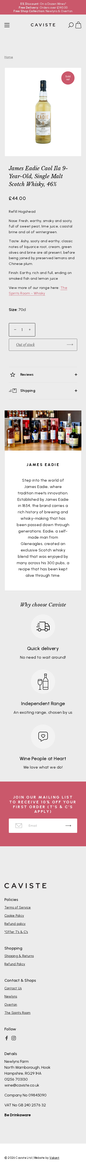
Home (8, 57)
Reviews (26, 374)
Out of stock (25, 344)
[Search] (70, 26)
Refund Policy (14, 964)
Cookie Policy (14, 916)
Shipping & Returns (19, 956)
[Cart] (80, 26)
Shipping (27, 390)
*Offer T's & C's (16, 932)
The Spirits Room (17, 1013)
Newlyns (10, 996)
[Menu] (7, 25)
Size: (13, 309)
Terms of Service (17, 907)
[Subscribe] (68, 826)
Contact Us (13, 988)
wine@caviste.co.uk (21, 1085)
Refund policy (15, 924)
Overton (10, 1005)
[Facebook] (6, 1038)
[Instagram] (13, 1038)
